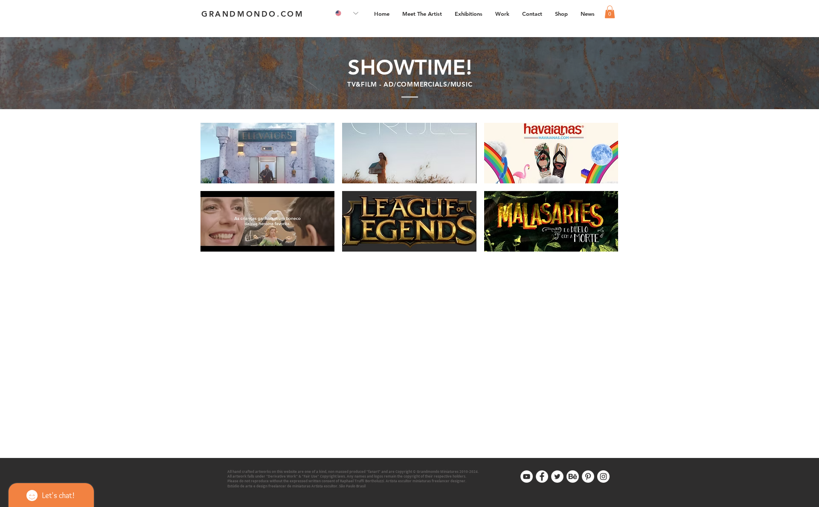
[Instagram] (603, 476)
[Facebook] (542, 476)
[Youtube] (526, 476)
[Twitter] (557, 476)
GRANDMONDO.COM (252, 14)
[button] (502, 14)
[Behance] (572, 476)
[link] (609, 12)
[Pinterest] (588, 476)
